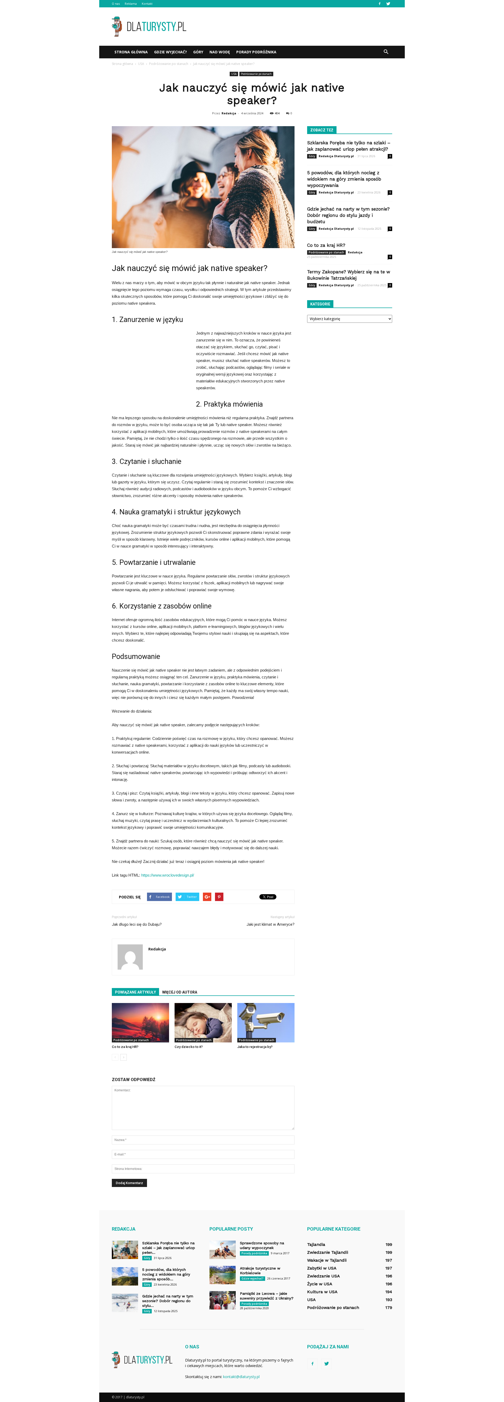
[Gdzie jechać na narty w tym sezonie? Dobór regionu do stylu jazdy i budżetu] (125, 1303)
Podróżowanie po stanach (256, 74)
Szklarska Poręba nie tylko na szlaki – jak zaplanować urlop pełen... (168, 1248)
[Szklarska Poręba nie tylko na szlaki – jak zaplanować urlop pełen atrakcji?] (125, 1250)
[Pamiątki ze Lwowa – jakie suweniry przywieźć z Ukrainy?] (222, 1300)
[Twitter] (388, 3)
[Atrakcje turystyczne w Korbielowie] (222, 1275)
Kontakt (147, 4)
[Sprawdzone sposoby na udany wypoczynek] (222, 1250)
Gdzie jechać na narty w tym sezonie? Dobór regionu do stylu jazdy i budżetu (348, 215)
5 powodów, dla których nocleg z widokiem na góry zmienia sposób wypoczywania (344, 179)
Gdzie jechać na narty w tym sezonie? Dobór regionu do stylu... (167, 1301)
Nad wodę (219, 51)
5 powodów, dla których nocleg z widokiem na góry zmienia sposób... (166, 1274)
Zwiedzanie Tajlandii (327, 1252)
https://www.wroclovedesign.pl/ (167, 875)
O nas (116, 4)
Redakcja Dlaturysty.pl (336, 156)
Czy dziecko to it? (189, 1047)
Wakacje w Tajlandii (326, 1260)
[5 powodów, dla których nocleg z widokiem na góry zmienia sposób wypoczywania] (125, 1276)
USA (234, 74)
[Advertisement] (296, 26)
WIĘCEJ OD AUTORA (179, 992)
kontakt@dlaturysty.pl (241, 1376)
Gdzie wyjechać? (170, 51)
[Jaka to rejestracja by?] (266, 1022)
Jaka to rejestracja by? (254, 1047)
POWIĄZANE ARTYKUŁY (135, 992)
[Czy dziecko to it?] (203, 1022)
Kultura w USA (322, 1291)
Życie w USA (319, 1283)
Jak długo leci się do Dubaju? (137, 924)
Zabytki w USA (322, 1268)
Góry (198, 51)
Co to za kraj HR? (125, 1047)
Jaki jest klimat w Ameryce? (270, 924)
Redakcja (229, 113)
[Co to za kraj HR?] (140, 1022)
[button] (386, 52)
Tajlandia (316, 1244)
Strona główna (131, 51)
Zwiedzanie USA (323, 1275)
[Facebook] (380, 3)
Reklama (131, 4)
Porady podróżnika (256, 51)
